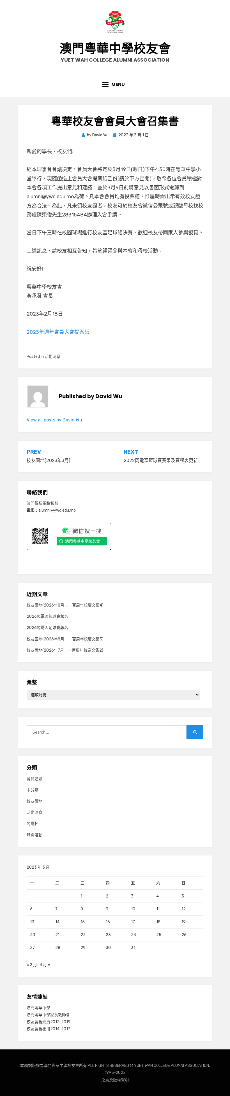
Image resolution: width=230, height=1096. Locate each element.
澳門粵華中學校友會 (115, 48)
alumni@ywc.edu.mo (57, 510)
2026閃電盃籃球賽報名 (47, 616)
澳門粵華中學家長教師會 (48, 1015)
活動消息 (52, 356)
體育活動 (34, 835)
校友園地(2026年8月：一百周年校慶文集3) (65, 639)
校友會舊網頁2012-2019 (48, 1022)
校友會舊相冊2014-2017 (48, 1029)
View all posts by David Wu (54, 420)
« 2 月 (32, 964)
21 (57, 934)
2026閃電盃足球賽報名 (47, 627)
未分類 (32, 790)
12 (183, 909)
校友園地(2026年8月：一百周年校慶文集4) (65, 605)
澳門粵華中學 (38, 1008)
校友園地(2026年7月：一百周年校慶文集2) (65, 650)
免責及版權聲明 (115, 1080)
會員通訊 (34, 778)
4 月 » (45, 964)
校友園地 (34, 801)
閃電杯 (32, 823)
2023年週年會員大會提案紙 (58, 332)
